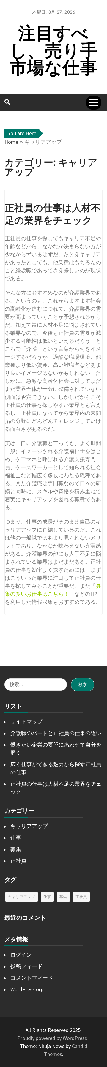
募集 (15, 849)
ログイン (21, 954)
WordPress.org (27, 989)
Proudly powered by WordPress (52, 1038)
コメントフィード (31, 977)
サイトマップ (26, 721)
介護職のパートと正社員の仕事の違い (55, 733)
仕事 (15, 837)
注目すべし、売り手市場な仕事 (54, 50)
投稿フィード (26, 966)
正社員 (18, 860)
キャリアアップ (29, 826)
